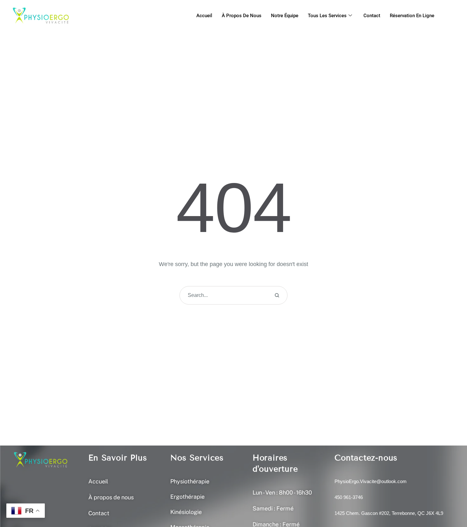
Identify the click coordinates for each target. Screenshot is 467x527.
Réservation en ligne (412, 15)
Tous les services (327, 15)
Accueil (204, 15)
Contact (371, 15)
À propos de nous (241, 15)
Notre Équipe (284, 15)
